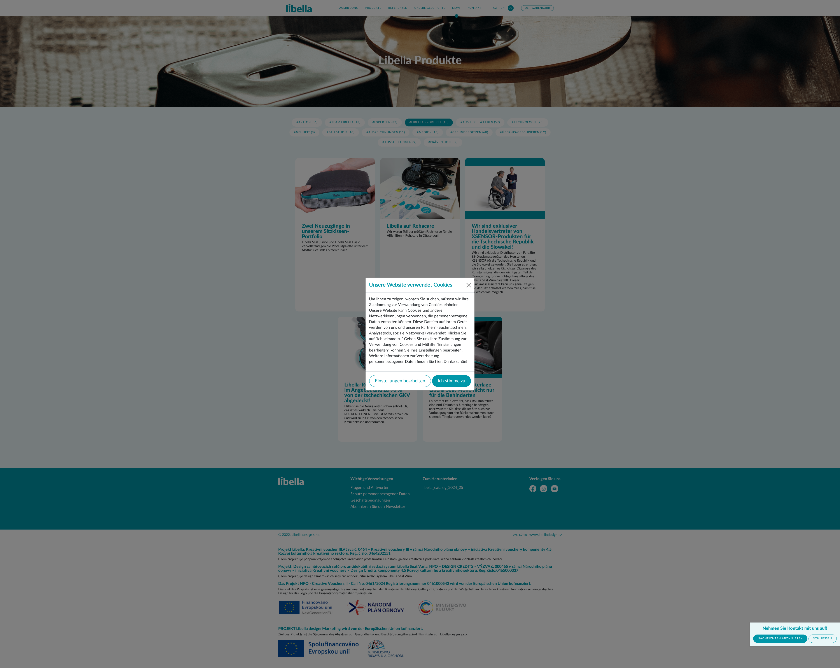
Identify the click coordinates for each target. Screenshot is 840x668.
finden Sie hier (429, 362)
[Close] (469, 285)
